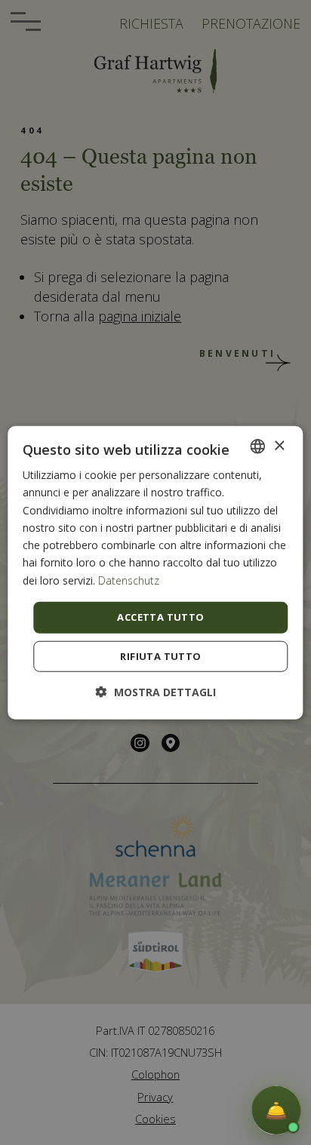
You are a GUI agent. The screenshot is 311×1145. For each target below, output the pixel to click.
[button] (156, 691)
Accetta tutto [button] (160, 617)
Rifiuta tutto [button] (160, 655)
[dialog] (155, 573)
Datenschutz (128, 580)
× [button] (279, 445)
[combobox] (258, 446)
